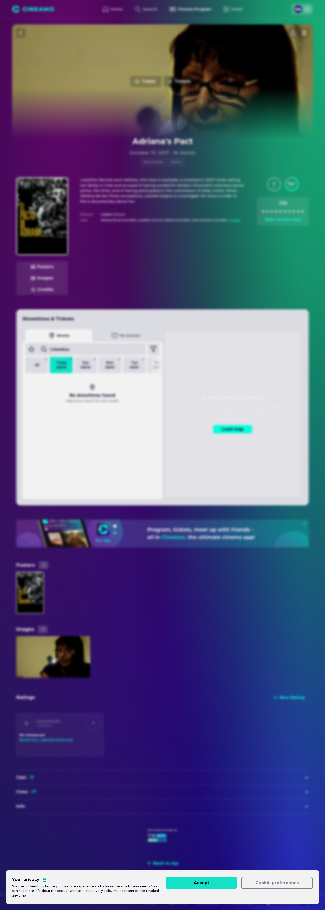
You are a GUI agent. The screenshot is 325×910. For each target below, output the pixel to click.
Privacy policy (101, 891)
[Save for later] (304, 33)
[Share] (293, 33)
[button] (274, 184)
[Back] (20, 33)
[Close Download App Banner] (305, 523)
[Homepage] (33, 9)
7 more (234, 220)
